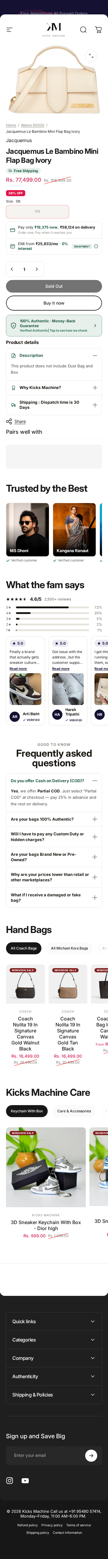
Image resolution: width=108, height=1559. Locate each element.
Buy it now (54, 302)
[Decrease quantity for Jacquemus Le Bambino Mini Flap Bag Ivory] (12, 269)
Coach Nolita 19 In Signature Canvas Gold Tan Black (68, 1034)
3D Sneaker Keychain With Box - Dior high (46, 1225)
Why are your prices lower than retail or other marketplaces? (50, 877)
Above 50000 (32, 125)
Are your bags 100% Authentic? (42, 819)
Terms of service (78, 1525)
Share (20, 421)
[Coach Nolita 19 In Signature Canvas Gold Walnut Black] (25, 984)
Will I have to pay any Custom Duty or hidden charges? (47, 836)
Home (11, 125)
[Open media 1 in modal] (91, 56)
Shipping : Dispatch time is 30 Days (49, 405)
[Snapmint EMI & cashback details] (96, 246)
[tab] (23, 948)
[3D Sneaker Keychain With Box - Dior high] (46, 1167)
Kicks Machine (46, 1215)
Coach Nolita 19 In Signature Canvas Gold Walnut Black (25, 1034)
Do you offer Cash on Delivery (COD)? (47, 780)
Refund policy (27, 1525)
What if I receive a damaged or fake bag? (46, 897)
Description (31, 355)
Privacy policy (52, 1525)
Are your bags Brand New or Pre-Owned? (43, 857)
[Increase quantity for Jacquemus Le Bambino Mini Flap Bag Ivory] (36, 269)
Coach (25, 1011)
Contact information (67, 1533)
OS (37, 211)
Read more (18, 669)
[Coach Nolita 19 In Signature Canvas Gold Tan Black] (68, 984)
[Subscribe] (91, 1456)
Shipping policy (37, 1533)
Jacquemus (19, 140)
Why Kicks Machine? (40, 387)
